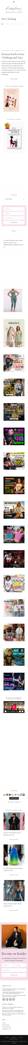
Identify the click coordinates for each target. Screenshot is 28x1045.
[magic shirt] (14, 690)
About (21, 1037)
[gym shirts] (14, 518)
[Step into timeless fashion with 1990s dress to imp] (21, 795)
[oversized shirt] (14, 641)
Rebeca (4, 1007)
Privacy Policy (14, 1039)
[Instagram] (13, 999)
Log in (4, 1022)
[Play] (5, 711)
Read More (14, 79)
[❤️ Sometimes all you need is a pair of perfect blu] (10, 795)
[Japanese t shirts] (14, 395)
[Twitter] (7, 999)
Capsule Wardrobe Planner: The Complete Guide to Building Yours (13, 989)
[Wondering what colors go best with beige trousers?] (13, 795)
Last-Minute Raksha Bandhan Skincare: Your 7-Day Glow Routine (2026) (13, 993)
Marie (3, 1013)
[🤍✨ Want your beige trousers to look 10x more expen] (7, 795)
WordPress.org (6, 1029)
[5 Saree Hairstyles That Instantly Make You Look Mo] (15, 795)
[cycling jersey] (14, 469)
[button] (14, 2)
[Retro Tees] (14, 494)
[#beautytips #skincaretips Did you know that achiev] (18, 795)
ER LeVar (4, 1010)
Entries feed (5, 1024)
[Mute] (20, 711)
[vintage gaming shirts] (14, 567)
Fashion (12, 50)
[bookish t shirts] (14, 420)
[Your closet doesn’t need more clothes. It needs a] (4, 795)
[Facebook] (3, 999)
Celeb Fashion (5, 50)
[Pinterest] (10, 999)
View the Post (14, 839)
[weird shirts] (14, 445)
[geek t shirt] (14, 665)
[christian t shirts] (14, 371)
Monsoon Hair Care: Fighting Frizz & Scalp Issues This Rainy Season (14, 996)
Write (7, 1037)
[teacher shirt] (14, 592)
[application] (14, 707)
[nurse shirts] (14, 616)
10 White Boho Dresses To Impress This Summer (12, 1008)
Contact (13, 1037)
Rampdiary (14, 9)
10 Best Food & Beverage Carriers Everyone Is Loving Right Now (12, 1011)
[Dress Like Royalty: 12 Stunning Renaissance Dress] (23, 795)
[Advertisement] (14, 174)
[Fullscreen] (22, 711)
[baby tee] (14, 543)
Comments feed (6, 1027)
